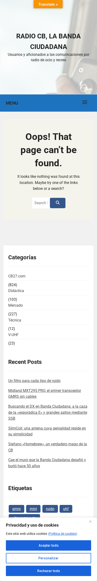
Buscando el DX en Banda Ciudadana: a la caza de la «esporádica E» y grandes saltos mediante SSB (47, 412)
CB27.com (16, 276)
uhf (66, 509)
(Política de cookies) (62, 534)
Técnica (14, 320)
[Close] (92, 521)
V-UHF (13, 335)
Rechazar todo (48, 571)
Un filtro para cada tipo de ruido (34, 380)
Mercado (15, 305)
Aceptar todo (49, 545)
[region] (48, 549)
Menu (12, 103)
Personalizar (48, 558)
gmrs (16, 509)
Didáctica (16, 290)
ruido (50, 509)
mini (33, 509)
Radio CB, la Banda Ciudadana (48, 41)
